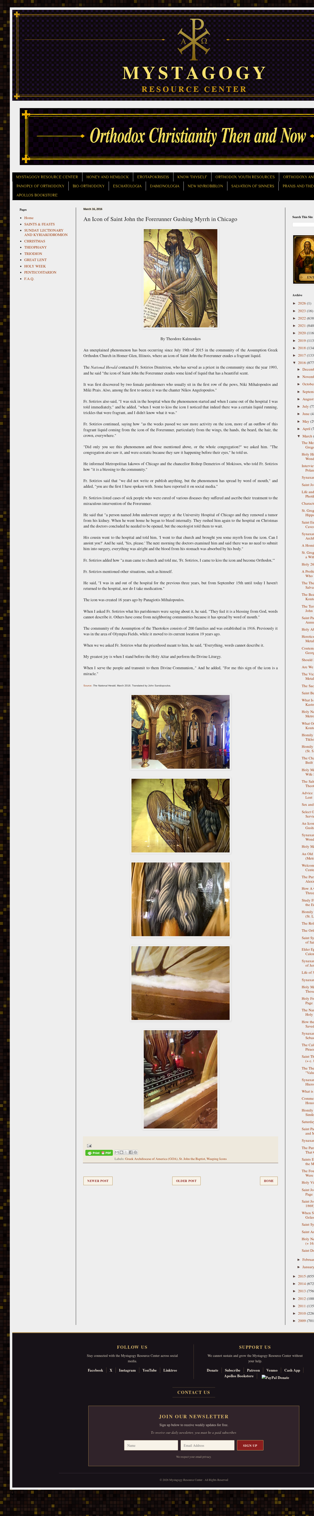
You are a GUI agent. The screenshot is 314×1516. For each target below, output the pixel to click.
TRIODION (33, 253)
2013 (302, 1290)
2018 (302, 347)
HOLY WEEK (35, 266)
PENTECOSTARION (40, 272)
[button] (12, 1493)
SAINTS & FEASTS (39, 224)
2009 (302, 1320)
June (306, 413)
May (306, 421)
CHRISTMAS (34, 240)
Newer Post (98, 1181)
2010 (302, 1313)
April (306, 428)
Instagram (127, 1370)
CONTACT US (193, 1392)
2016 (302, 362)
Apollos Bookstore (239, 1375)
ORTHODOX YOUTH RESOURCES (245, 177)
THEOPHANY (35, 247)
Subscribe (232, 1370)
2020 (302, 332)
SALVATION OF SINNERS (252, 186)
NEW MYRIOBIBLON (205, 186)
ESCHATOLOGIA (127, 186)
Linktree (170, 1370)
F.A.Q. (29, 278)
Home (269, 1181)
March (307, 435)
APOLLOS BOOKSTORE (37, 195)
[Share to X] (126, 1152)
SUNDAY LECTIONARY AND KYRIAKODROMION (46, 232)
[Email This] (116, 1152)
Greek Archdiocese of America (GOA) (151, 1158)
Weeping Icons (217, 1158)
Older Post (186, 1181)
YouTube (150, 1370)
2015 (302, 1276)
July (306, 406)
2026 (302, 303)
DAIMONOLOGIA (164, 186)
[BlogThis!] (121, 1152)
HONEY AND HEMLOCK (107, 177)
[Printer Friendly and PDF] (99, 1153)
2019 (302, 340)
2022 (302, 318)
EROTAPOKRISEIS (153, 177)
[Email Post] (88, 1145)
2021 (302, 325)
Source (87, 685)
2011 (302, 1305)
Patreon (253, 1370)
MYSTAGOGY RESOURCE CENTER (47, 177)
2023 (302, 310)
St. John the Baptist (192, 1158)
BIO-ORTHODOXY (89, 186)
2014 (302, 1283)
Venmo (272, 1370)
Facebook (95, 1370)
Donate (212, 1370)
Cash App (292, 1370)
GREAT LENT (35, 259)
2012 (302, 1298)
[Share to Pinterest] (135, 1152)
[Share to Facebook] (130, 1152)
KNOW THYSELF (192, 177)
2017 (302, 355)
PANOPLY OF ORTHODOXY (40, 186)
